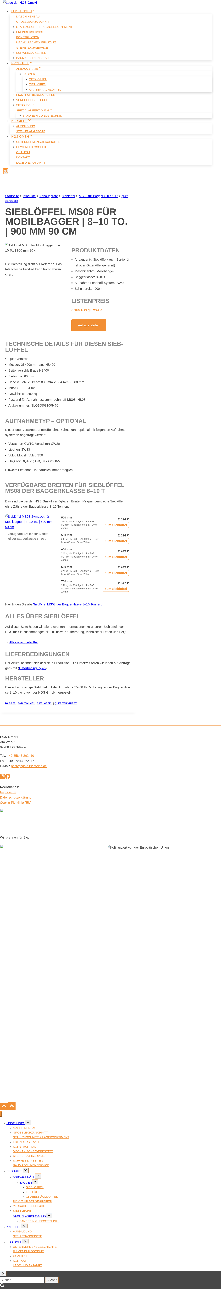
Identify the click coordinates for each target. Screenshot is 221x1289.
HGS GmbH (14, 1242)
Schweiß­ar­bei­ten (31, 52)
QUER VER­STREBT (66, 703)
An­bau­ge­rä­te (48, 196)
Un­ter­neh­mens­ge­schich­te (38, 142)
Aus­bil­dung (25, 126)
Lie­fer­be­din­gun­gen (32, 668)
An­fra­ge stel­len (88, 325)
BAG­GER (10, 703)
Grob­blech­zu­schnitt (33, 21)
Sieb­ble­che (25, 105)
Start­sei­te (12, 196)
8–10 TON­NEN (26, 703)
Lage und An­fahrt (30, 162)
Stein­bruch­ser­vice (32, 47)
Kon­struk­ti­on (27, 37)
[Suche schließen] (3, 1273)
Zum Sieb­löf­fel (116, 525)
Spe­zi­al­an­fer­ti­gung (29, 1216)
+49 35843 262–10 (20, 755)
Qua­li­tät (23, 152)
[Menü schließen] (1, 1114)
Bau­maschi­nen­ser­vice (34, 58)
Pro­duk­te (29, 196)
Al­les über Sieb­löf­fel (23, 642)
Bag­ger (25, 1182)
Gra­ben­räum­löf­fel (45, 89)
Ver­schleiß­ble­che (32, 100)
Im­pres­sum (8, 792)
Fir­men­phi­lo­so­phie (31, 147)
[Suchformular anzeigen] (5, 171)
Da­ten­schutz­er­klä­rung (15, 797)
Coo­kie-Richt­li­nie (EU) (15, 802)
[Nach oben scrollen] (4, 1106)
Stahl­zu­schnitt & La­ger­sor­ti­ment (44, 27)
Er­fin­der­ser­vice (30, 32)
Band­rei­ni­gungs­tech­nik (42, 115)
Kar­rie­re (13, 1227)
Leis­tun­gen (15, 1123)
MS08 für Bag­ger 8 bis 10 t (98, 196)
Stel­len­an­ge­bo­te (30, 131)
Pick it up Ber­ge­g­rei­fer (35, 94)
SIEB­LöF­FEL (44, 703)
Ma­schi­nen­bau (28, 16)
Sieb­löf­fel (38, 79)
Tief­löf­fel (37, 84)
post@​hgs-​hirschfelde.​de (29, 766)
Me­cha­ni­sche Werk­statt (36, 42)
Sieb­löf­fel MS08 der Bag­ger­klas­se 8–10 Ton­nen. (67, 604)
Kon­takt (23, 157)
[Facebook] (7, 777)
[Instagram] (2, 777)
